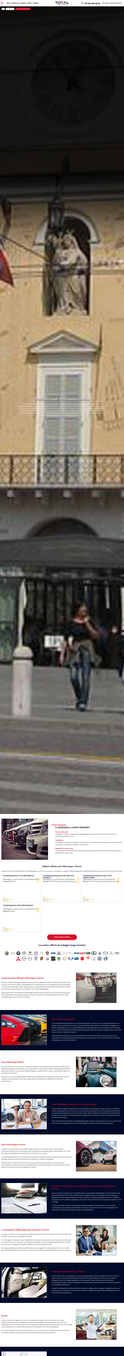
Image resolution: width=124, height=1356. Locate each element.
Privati (29, 3)
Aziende (23, 3)
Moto (9, 3)
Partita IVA (15, 3)
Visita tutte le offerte (62, 937)
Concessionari (10, 9)
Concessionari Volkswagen (23, 9)
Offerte (35, 3)
